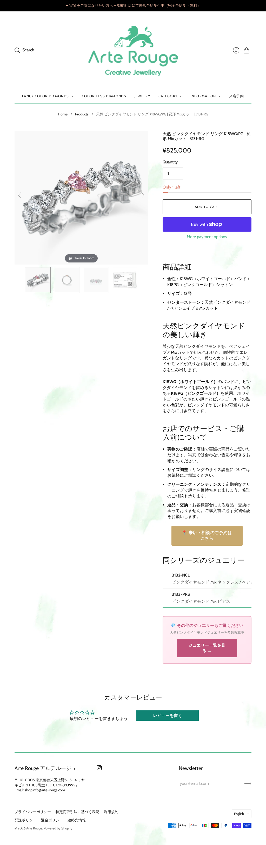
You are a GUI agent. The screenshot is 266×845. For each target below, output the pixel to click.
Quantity (170, 162)
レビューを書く (167, 715)
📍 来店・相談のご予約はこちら (207, 535)
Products (82, 114)
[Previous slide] (20, 195)
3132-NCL (181, 575)
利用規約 (111, 811)
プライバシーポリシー (33, 811)
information (203, 96)
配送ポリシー (25, 820)
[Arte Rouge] (133, 50)
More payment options (207, 236)
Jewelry (142, 96)
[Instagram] (99, 768)
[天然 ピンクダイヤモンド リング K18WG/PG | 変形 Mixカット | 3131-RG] (38, 280)
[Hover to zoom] (81, 197)
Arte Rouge (34, 828)
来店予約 (236, 96)
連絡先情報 (77, 820)
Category (167, 96)
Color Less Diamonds (104, 96)
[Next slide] (143, 195)
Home (63, 114)
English (239, 814)
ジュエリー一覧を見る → (207, 648)
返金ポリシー (52, 820)
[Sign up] (247, 783)
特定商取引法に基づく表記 (77, 811)
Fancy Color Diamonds (45, 96)
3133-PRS (181, 594)
